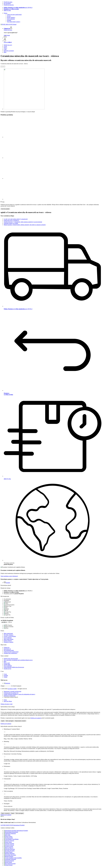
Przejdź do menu (8, 2)
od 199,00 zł (18, 7)
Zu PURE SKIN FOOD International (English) (13, 825)
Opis (3, 202)
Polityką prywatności (36, 718)
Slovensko (13, 855)
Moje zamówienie (8, 633)
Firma (5, 700)
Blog (5, 661)
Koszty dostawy (11, 17)
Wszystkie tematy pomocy (13, 21)
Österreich (13, 833)
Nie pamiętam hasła (9, 650)
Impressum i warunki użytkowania (12, 691)
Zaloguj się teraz (8, 30)
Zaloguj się (6, 647)
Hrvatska (12, 850)
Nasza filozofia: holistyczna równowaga (14, 667)
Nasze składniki (8, 665)
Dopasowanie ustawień (20, 720)
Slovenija (12, 849)
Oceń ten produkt (5, 208)
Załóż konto (7, 35)
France (10, 836)
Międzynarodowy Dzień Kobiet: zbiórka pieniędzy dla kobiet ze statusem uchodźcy (25, 224)
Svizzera (12, 843)
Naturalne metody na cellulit (11, 223)
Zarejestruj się (7, 649)
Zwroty (9, 16)
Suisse (10, 842)
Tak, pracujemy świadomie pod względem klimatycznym (18, 660)
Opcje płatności (11, 19)
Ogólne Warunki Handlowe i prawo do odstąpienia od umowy (19, 694)
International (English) (22, 830)
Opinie (5, 677)
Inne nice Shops (8, 701)
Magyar (11, 847)
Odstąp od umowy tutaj (6, 704)
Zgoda (2, 720)
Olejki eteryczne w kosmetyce (11, 220)
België (10, 862)
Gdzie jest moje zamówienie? (14, 14)
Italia (9, 835)
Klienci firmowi (8, 640)
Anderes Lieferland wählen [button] (7, 828)
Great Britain (15, 839)
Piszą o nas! (7, 663)
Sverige (11, 846)
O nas (5, 674)
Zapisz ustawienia (5, 813)
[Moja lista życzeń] (5, 38)
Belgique (12, 853)
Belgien (11, 856)
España (11, 837)
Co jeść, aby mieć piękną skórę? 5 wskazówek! (16, 219)
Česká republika (18, 857)
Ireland (10, 865)
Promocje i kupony (8, 642)
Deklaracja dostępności (9, 695)
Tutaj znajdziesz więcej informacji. (9, 576)
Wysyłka (7, 10)
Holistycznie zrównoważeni (11, 658)
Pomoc (5, 13)
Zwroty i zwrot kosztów (10, 636)
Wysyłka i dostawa (8, 635)
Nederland (13, 859)
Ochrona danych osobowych (11, 693)
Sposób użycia (7, 668)
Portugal (12, 860)
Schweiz (12, 840)
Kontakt (9, 20)
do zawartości (7, 3)
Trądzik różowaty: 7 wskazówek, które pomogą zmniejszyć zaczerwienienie (23, 222)
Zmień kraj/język (17, 686)
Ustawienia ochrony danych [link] (11, 697)
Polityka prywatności (6, 723)
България (12, 863)
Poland (10, 852)
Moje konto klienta (8, 639)
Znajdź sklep (7, 664)
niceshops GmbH (12, 688)
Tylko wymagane (9, 720)
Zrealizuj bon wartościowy (10, 653)
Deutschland (15, 832)
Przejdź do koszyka (9, 4)
